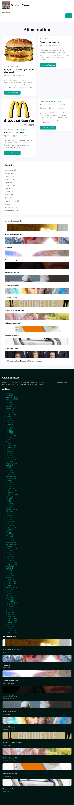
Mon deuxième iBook (12, 336)
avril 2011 (9, 595)
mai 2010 (9, 611)
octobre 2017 (10, 480)
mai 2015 (9, 517)
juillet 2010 (10, 609)
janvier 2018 (10, 475)
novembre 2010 (11, 603)
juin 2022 (9, 430)
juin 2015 (9, 515)
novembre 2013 (11, 545)
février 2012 (10, 578)
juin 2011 (9, 593)
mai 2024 (9, 411)
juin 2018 (9, 467)
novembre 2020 (12, 446)
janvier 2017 (10, 488)
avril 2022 (9, 434)
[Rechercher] (68, 15)
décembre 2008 (12, 630)
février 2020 (10, 457)
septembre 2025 (12, 399)
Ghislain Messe (20, 5)
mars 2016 (10, 504)
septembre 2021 (12, 436)
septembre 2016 (12, 494)
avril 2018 (9, 471)
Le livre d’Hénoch (11, 298)
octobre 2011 (10, 585)
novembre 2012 (11, 564)
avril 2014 (9, 535)
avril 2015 (9, 519)
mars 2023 (10, 420)
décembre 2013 (11, 543)
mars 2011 (9, 597)
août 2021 (9, 438)
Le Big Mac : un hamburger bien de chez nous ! (19, 71)
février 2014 (10, 539)
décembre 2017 (11, 477)
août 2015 (9, 512)
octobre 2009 (11, 622)
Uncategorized (10, 210)
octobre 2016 (10, 492)
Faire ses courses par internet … (53, 105)
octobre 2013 (10, 547)
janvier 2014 (10, 541)
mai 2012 (9, 572)
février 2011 (10, 599)
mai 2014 (9, 533)
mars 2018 (10, 473)
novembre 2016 (11, 490)
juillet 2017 (9, 484)
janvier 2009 (10, 628)
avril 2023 (9, 418)
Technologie (24, 129)
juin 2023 (9, 416)
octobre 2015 (10, 508)
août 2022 (9, 426)
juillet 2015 (9, 514)
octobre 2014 (10, 529)
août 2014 (9, 531)
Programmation (10, 201)
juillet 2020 (10, 449)
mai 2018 (9, 469)
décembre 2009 (12, 618)
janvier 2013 (10, 560)
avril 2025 (9, 405)
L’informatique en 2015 (13, 323)
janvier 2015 (10, 525)
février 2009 (10, 626)
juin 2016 (9, 500)
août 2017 (9, 482)
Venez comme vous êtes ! (50, 42)
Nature (7, 198)
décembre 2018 (11, 463)
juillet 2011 (9, 591)
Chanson (8, 173)
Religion (8, 204)
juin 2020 (9, 451)
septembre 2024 (12, 409)
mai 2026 (9, 395)
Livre (6, 189)
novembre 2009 (12, 620)
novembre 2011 (11, 583)
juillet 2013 (9, 552)
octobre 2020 (11, 447)
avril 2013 (9, 554)
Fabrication (9, 185)
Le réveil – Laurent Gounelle (14, 310)
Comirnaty (8, 247)
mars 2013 (9, 556)
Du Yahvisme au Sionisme (13, 234)
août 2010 (9, 607)
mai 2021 (9, 442)
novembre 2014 (11, 527)
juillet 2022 (10, 428)
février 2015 (10, 523)
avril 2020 (9, 455)
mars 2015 (10, 521)
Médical (7, 195)
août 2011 (9, 589)
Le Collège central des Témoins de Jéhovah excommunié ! (24, 361)
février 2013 (10, 558)
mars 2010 (10, 613)
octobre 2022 (11, 424)
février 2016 (10, 506)
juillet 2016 (9, 498)
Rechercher (6, 12)
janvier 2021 (10, 444)
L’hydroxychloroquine (12, 260)
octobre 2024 (11, 407)
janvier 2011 (10, 601)
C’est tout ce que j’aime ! (14, 132)
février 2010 (10, 615)
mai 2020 (9, 453)
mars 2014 (9, 537)
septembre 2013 (12, 548)
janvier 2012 (10, 580)
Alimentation (15, 66)
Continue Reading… (13, 93)
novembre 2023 (11, 414)
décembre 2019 (11, 459)
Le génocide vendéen (12, 285)
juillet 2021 (9, 440)
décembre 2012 (11, 562)
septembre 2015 (12, 510)
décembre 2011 (11, 582)
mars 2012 (10, 576)
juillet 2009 (10, 624)
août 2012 (9, 568)
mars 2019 (10, 461)
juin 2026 (9, 393)
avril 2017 (9, 486)
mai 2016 (9, 502)
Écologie (8, 176)
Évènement (9, 182)
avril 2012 (9, 574)
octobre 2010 (11, 605)
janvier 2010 (10, 616)
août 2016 (9, 496)
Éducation (8, 179)
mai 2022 (9, 432)
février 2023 (10, 422)
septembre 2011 (11, 587)
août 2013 (9, 550)
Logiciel (58, 101)
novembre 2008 (12, 632)
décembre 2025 (11, 397)
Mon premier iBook (11, 348)
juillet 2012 (9, 570)
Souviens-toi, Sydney (12, 272)
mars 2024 (10, 412)
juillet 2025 (10, 401)
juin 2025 (9, 403)
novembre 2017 (11, 479)
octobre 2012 (10, 566)
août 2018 (9, 465)
